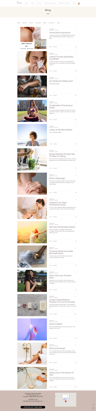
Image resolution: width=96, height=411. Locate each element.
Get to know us (52, 22)
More (58, 22)
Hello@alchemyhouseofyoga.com (33, 401)
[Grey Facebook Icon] (93, 404)
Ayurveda (25, 22)
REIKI (44, 22)
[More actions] (76, 29)
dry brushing (38, 22)
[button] (79, 3)
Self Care (31, 22)
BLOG (18, 22)
